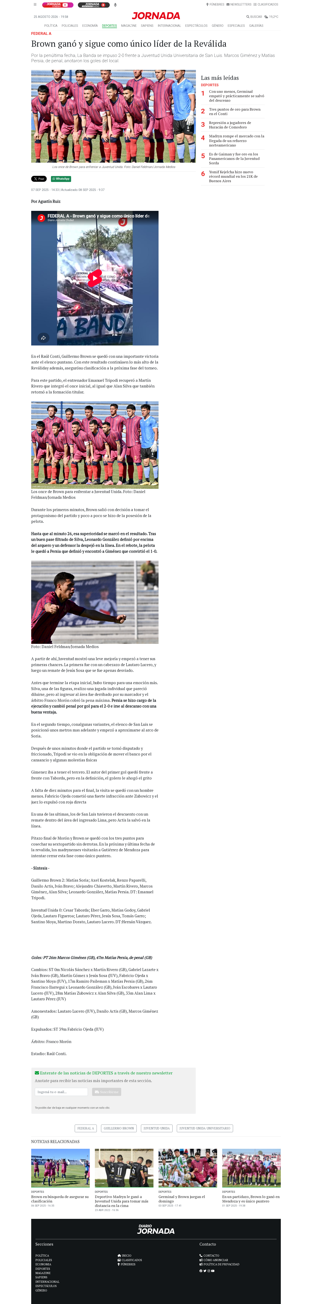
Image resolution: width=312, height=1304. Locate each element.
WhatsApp (62, 178)
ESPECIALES (236, 26)
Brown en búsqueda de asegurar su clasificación (60, 1199)
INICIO (126, 1255)
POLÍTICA (51, 26)
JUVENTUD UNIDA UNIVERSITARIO (205, 1128)
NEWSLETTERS (241, 4)
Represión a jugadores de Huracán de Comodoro (230, 125)
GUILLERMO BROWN (119, 1128)
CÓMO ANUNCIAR (216, 1260)
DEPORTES (109, 26)
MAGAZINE (129, 26)
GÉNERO (217, 26)
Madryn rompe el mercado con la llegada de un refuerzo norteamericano (236, 140)
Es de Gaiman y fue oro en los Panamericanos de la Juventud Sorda (234, 158)
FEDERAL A (41, 33)
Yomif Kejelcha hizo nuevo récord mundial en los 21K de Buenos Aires (233, 176)
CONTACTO (211, 1255)
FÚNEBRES (217, 4)
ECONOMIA (43, 1264)
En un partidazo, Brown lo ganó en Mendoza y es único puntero (251, 1199)
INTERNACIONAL (169, 26)
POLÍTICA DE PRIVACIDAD (221, 1264)
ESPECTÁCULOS (196, 26)
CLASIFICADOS (268, 4)
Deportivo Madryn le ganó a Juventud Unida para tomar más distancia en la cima (121, 1201)
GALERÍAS (256, 26)
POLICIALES (70, 26)
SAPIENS (147, 26)
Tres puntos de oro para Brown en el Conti (234, 111)
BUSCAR (256, 17)
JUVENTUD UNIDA (157, 1128)
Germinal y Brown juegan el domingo (182, 1199)
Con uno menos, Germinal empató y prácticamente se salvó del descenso (236, 96)
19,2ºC (273, 17)
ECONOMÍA (90, 26)
